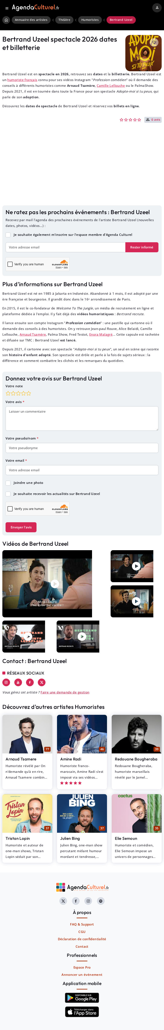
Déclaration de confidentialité (82, 939)
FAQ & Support (82, 924)
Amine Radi (70, 759)
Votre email (15, 460)
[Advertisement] (82, 170)
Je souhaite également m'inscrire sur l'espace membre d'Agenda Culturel (73, 234)
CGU (81, 932)
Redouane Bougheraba (136, 759)
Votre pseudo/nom (21, 438)
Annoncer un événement (82, 974)
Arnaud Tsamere (21, 759)
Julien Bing (70, 838)
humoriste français (22, 80)
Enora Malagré (101, 334)
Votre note (14, 386)
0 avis (155, 119)
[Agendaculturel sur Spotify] (101, 901)
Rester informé (141, 247)
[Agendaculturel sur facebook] (76, 901)
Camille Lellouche (111, 85)
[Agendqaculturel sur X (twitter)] (63, 901)
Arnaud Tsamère (33, 334)
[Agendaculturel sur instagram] (88, 901)
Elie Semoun (126, 838)
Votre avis (14, 402)
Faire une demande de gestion (65, 692)
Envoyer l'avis (21, 527)
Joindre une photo (28, 482)
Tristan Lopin (18, 838)
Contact (82, 946)
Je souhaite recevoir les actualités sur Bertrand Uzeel (57, 494)
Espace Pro (82, 967)
